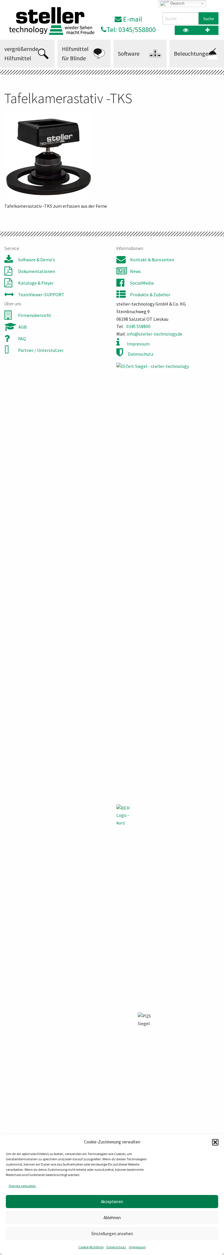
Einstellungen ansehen (112, 1233)
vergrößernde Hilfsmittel (21, 53)
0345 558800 (138, 326)
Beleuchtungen (192, 53)
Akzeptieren (112, 1201)
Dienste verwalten (22, 1186)
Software (128, 53)
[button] (215, 1142)
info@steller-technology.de (154, 334)
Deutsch (176, 3)
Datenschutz (116, 1247)
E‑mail (132, 19)
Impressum (137, 1247)
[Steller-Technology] (50, 21)
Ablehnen (112, 1217)
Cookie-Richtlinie (91, 1247)
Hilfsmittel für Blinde (75, 53)
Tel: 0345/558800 (131, 29)
